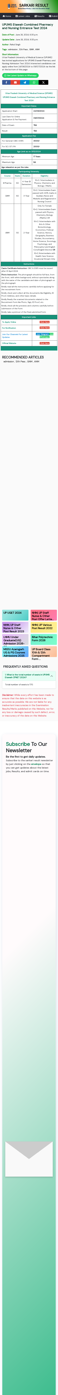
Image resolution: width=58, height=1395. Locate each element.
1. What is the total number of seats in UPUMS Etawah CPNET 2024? (27, 676)
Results (40, 16)
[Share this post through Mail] (15, 82)
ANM (37, 49)
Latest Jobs (24, 16)
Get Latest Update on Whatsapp (22, 75)
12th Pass (23, 49)
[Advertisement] (29, 485)
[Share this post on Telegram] (25, 82)
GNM (31, 49)
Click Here (45, 322)
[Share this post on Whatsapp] (34, 82)
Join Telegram (42, 334)
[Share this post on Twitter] (43, 82)
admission (13, 49)
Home (8, 16)
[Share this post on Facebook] (6, 82)
